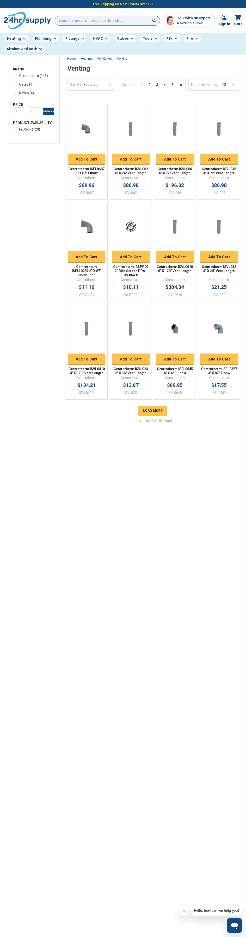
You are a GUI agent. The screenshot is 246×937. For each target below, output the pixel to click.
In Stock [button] (29, 129)
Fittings (72, 38)
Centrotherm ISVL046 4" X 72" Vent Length (219, 171)
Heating (14, 38)
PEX (169, 38)
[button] (33, 69)
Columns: (129, 85)
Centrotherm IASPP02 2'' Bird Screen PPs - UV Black (130, 271)
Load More (152, 411)
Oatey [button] (26, 84)
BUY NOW (86, 147)
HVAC (98, 38)
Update (48, 111)
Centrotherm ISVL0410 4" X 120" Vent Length (86, 371)
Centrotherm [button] (33, 76)
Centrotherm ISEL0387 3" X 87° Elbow (219, 371)
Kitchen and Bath (22, 48)
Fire (190, 38)
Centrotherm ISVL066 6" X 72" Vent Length (175, 171)
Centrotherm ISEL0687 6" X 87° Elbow (86, 171)
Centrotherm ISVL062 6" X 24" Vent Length (131, 171)
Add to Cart (86, 159)
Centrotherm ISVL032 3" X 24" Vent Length (219, 269)
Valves (123, 38)
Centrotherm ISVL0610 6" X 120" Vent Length (175, 269)
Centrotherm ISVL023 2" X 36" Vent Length (131, 371)
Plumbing (43, 38)
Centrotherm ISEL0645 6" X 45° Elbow (175, 371)
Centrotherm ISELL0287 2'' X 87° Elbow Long (86, 271)
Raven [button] (26, 93)
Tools (148, 38)
